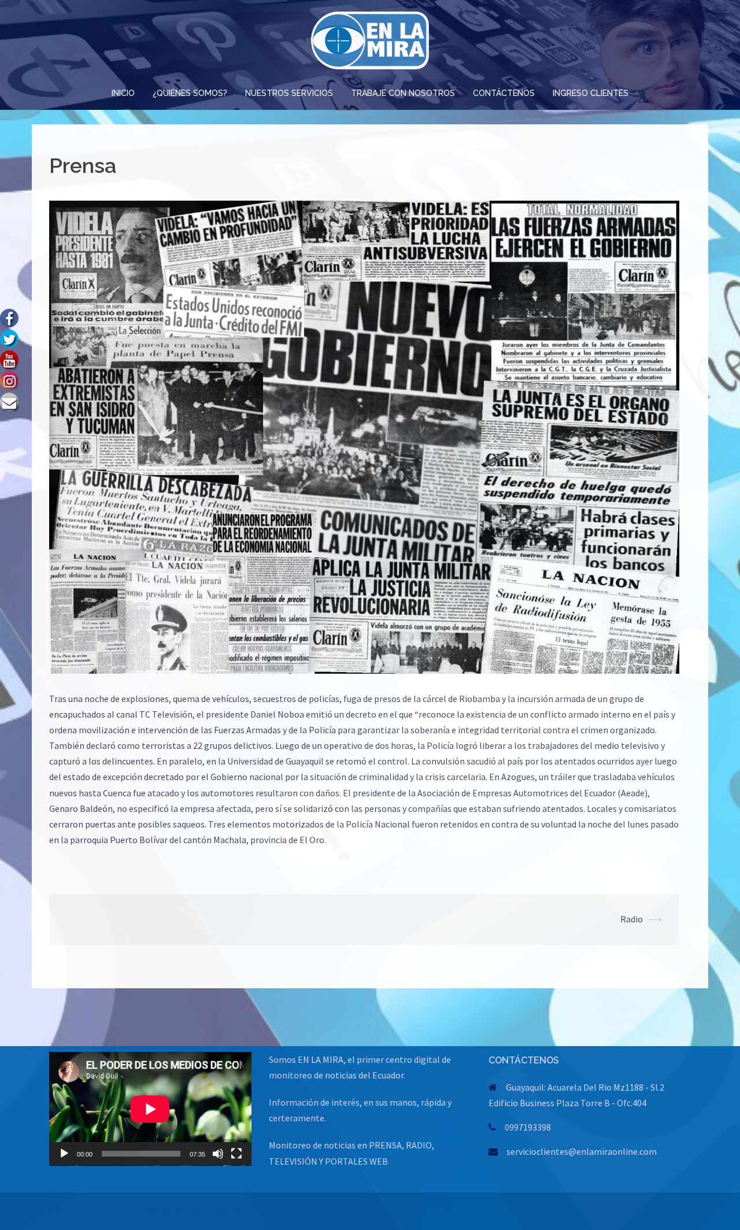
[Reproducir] (64, 1153)
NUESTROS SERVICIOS (289, 93)
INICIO (123, 93)
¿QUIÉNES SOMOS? (190, 93)
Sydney (174, 1211)
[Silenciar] (218, 1153)
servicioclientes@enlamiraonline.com (581, 1151)
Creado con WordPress (84, 1211)
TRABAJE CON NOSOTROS (403, 93)
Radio (631, 919)
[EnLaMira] (370, 43)
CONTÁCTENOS (504, 93)
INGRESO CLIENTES (590, 93)
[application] (150, 1109)
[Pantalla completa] (236, 1153)
